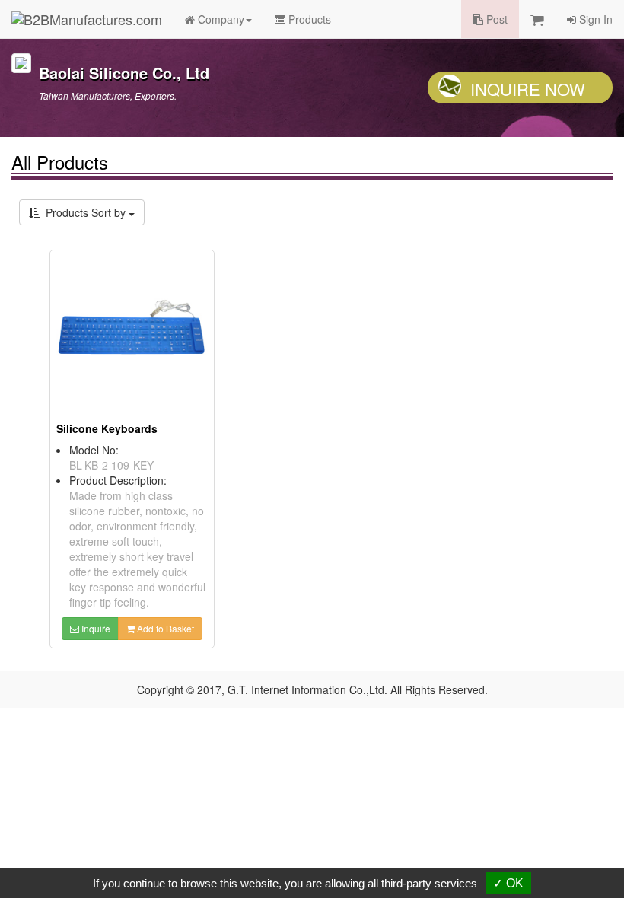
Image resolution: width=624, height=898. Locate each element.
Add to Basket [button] (164, 628)
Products (308, 19)
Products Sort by (84, 212)
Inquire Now (527, 88)
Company (219, 19)
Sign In (594, 19)
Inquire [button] (94, 628)
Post (495, 19)
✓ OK (508, 883)
